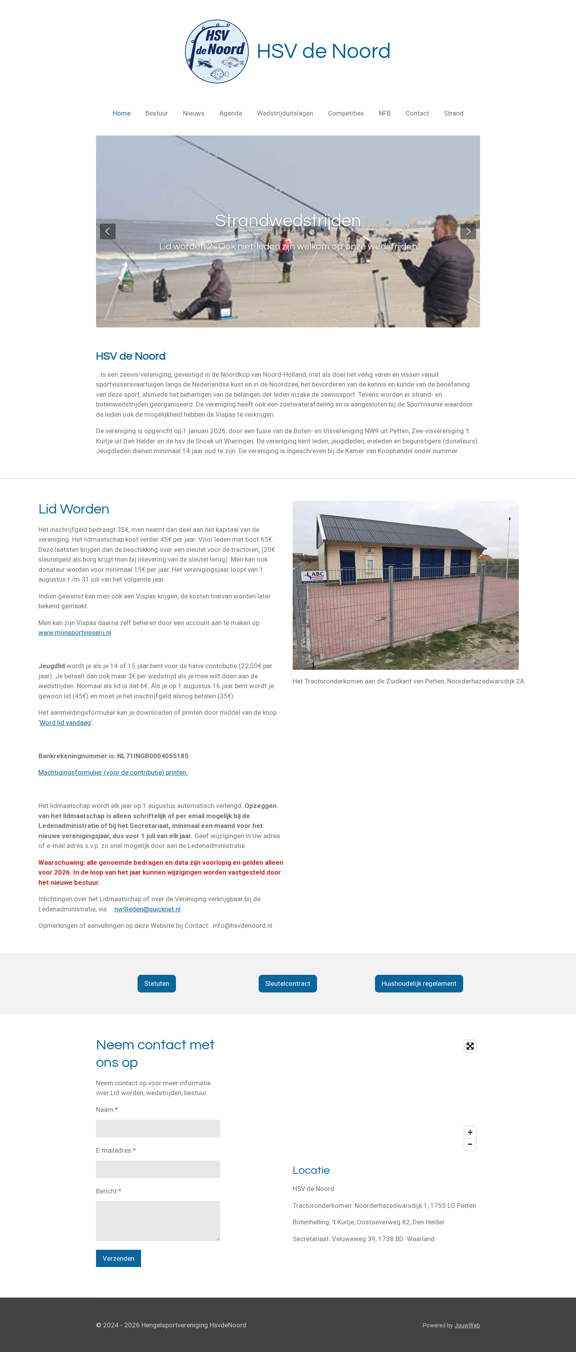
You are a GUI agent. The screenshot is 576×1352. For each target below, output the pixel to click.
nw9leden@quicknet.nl (147, 909)
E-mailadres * (116, 1150)
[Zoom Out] (470, 1144)
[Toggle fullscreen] (470, 1046)
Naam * (107, 1109)
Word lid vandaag (65, 723)
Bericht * (108, 1191)
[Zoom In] (470, 1132)
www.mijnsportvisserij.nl (74, 632)
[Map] (386, 1095)
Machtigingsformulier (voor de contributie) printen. (113, 772)
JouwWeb (467, 1325)
